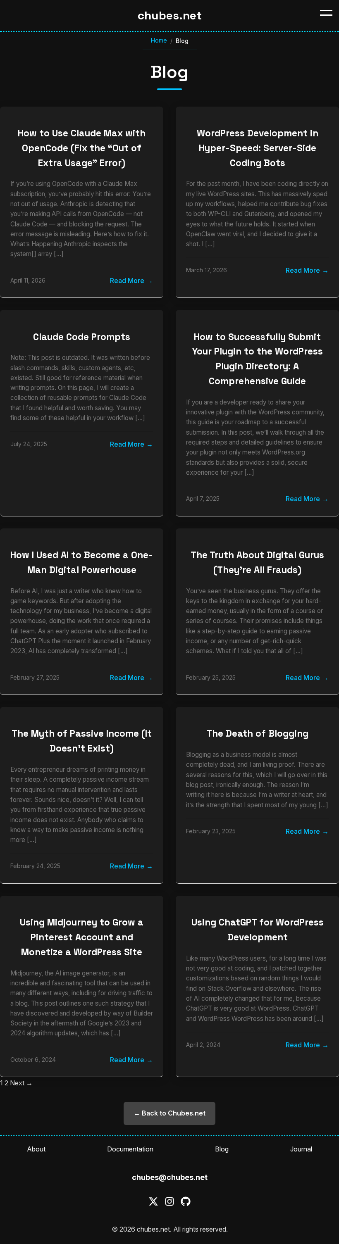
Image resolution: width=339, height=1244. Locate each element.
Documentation (130, 1149)
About (36, 1149)
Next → (21, 1083)
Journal (301, 1149)
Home (159, 40)
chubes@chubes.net (170, 1177)
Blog (222, 1149)
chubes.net (170, 15)
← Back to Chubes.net (169, 1113)
